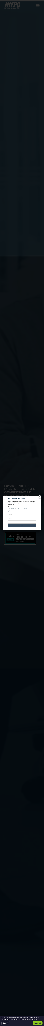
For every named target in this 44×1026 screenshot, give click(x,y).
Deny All (5, 1023)
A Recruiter (19, 508)
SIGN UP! (22, 525)
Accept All (37, 1023)
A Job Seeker (12, 508)
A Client (25, 508)
